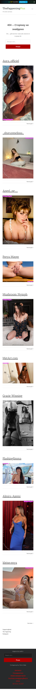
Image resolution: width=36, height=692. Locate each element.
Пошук (18, 46)
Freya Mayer (11, 257)
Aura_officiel (11, 61)
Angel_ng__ (10, 191)
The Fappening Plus (14, 665)
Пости (21, 665)
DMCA (18, 681)
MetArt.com (10, 358)
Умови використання (18, 676)
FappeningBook (7, 629)
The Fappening (7, 632)
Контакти (18, 670)
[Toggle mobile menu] (32, 9)
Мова (24, 665)
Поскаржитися (18, 673)
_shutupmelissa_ (13, 133)
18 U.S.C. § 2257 (18, 684)
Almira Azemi (12, 496)
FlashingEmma (12, 458)
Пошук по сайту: (18, 651)
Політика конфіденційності (18, 678)
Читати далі (30, 123)
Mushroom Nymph (15, 294)
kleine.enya (10, 563)
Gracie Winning (12, 396)
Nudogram (5, 634)
